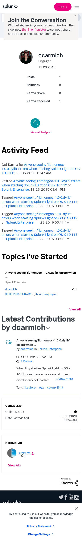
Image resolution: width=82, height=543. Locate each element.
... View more (64, 379)
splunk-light (55, 387)
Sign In (63, 6)
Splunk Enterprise (15, 189)
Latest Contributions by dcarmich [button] (38, 323)
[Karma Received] (35, 123)
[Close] (76, 508)
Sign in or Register (33, 29)
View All (75, 309)
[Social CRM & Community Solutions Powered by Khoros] (69, 482)
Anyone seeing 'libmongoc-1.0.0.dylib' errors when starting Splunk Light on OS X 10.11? (41, 168)
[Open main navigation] (77, 6)
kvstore (30, 387)
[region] (41, 523)
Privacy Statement (39, 526)
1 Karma (26, 361)
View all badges (40, 132)
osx (41, 387)
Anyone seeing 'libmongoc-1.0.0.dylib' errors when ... (40, 275)
